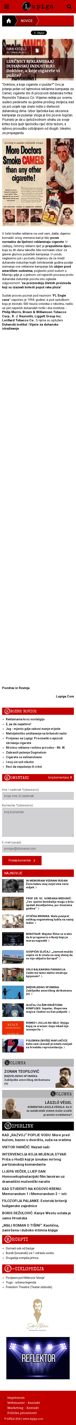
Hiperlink (18, 1126)
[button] (6, 6)
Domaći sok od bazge (20, 1248)
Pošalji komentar (21, 860)
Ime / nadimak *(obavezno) (20, 789)
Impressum (16, 1397)
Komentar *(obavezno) (17, 805)
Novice (27, 21)
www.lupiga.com (33, 1418)
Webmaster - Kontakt (23, 1402)
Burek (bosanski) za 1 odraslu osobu (30, 1253)
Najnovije (13, 873)
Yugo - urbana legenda (21, 1282)
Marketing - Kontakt (23, 1408)
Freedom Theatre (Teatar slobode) (29, 1287)
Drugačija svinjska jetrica (22, 1258)
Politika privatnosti (22, 1413)
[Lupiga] (38, 5)
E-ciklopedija (24, 1269)
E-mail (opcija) (11, 842)
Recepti (16, 1239)
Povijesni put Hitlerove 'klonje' (25, 1277)
